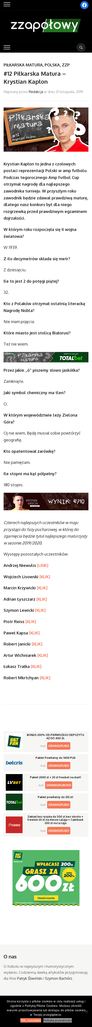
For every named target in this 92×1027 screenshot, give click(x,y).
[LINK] (42, 565)
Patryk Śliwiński (29, 978)
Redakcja (36, 91)
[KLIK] (45, 576)
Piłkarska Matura (23, 64)
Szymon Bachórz (58, 978)
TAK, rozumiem (30, 1020)
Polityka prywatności (57, 1020)
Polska (52, 64)
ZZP (66, 64)
